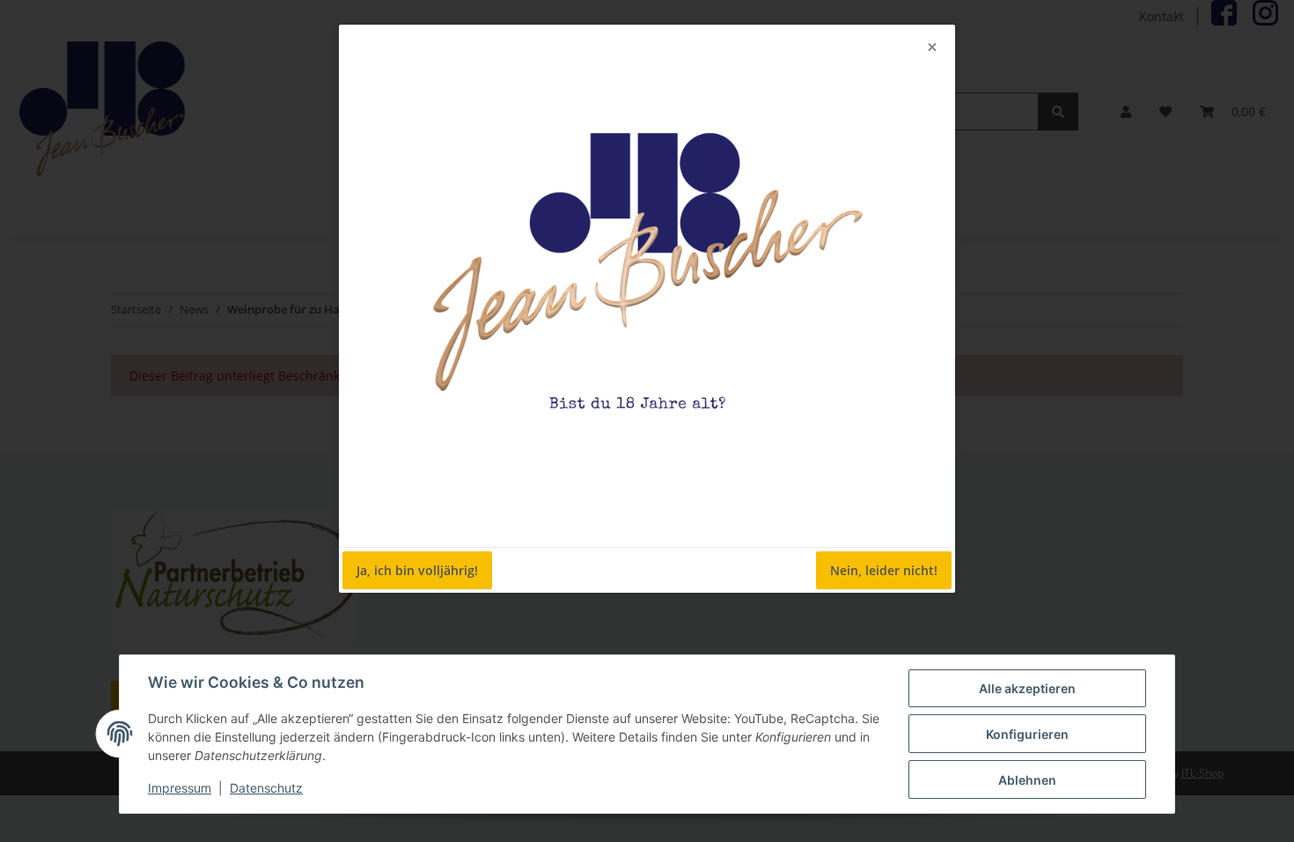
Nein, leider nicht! (883, 570)
